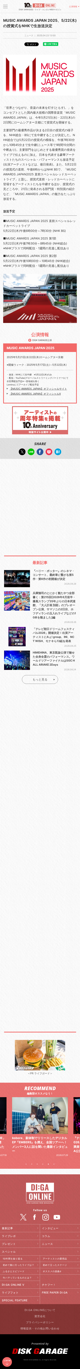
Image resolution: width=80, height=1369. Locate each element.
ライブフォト (10, 1292)
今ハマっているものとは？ (17, 1277)
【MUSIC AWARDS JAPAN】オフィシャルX (35, 393)
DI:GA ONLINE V (13, 1284)
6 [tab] (54, 1164)
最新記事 (7, 1228)
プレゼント (9, 1243)
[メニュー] (5, 6)
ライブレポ (9, 1236)
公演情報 (73, 6)
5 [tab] (48, 1164)
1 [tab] (26, 1164)
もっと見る (40, 679)
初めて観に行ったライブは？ (18, 1265)
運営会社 (40, 1316)
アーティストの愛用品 (55, 1258)
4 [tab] (43, 1164)
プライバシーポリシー (40, 1322)
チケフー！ (49, 1284)
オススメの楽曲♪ (52, 1271)
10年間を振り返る (13, 1258)
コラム (46, 1236)
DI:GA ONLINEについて (40, 1310)
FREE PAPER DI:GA (55, 1292)
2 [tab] (31, 1164)
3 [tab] (37, 1164)
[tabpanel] (40, 1127)
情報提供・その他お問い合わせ (40, 1328)
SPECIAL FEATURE (15, 1300)
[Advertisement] (40, 503)
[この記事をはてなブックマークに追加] (58, 453)
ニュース (47, 1243)
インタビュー (50, 1228)
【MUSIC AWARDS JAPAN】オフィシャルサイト (38, 388)
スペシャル (9, 1251)
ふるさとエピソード (14, 1271)
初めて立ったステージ (55, 1265)
